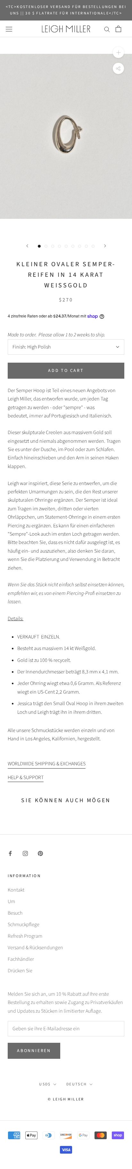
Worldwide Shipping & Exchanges (47, 763)
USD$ (45, 1084)
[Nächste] (105, 245)
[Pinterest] (40, 853)
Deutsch (76, 1084)
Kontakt (16, 889)
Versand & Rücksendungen (35, 947)
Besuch (15, 913)
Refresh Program (25, 936)
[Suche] (107, 29)
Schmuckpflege (23, 924)
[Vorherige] (27, 245)
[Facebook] (10, 853)
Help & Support (26, 777)
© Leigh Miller (66, 1099)
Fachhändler (21, 959)
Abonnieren (34, 1051)
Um (11, 901)
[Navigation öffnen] (9, 28)
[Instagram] (25, 853)
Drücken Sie (20, 970)
